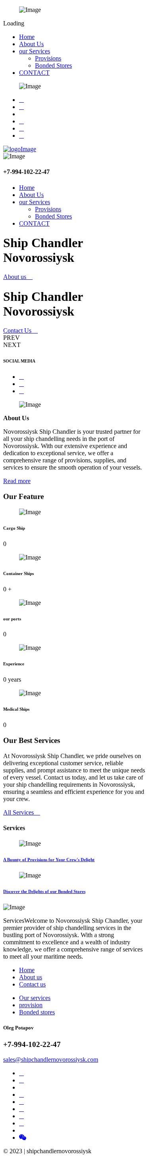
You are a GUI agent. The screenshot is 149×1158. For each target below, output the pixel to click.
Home (27, 36)
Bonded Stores (53, 65)
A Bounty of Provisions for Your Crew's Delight (49, 859)
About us (15, 276)
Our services (34, 997)
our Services (34, 51)
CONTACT (34, 72)
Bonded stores (37, 1012)
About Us (31, 44)
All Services (19, 812)
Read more (17, 481)
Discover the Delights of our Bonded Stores (44, 891)
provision (31, 1005)
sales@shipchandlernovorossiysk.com (50, 1059)
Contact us (32, 984)
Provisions (48, 58)
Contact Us (18, 330)
